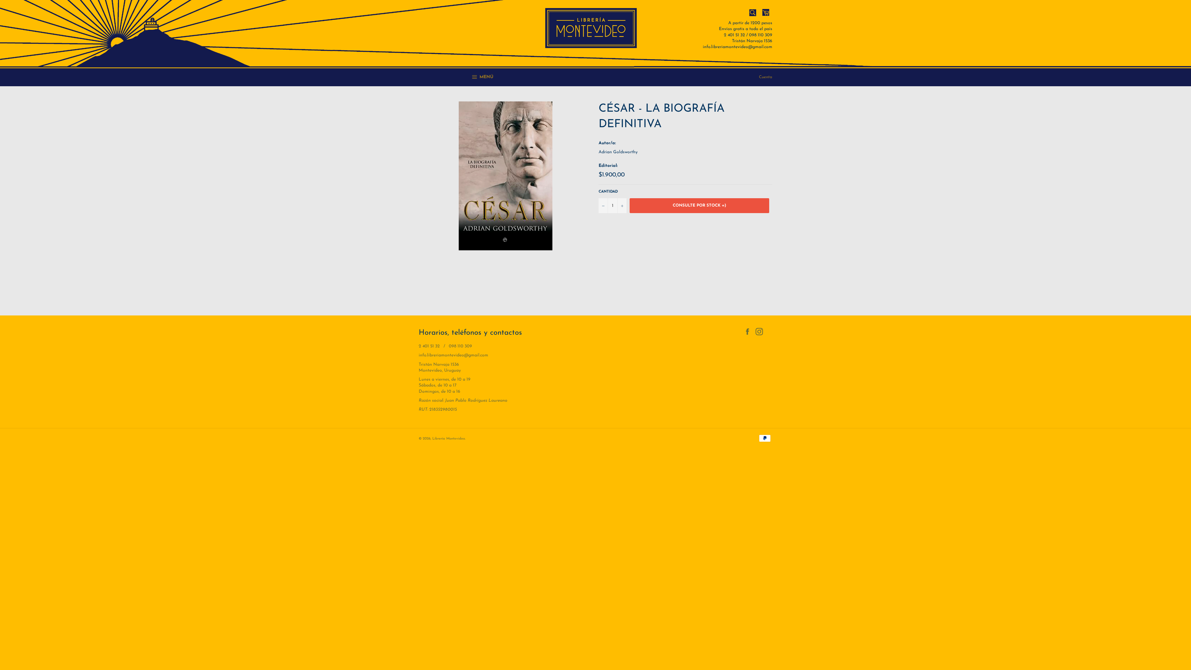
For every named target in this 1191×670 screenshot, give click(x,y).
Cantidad (608, 192)
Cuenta (765, 77)
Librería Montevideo (448, 438)
